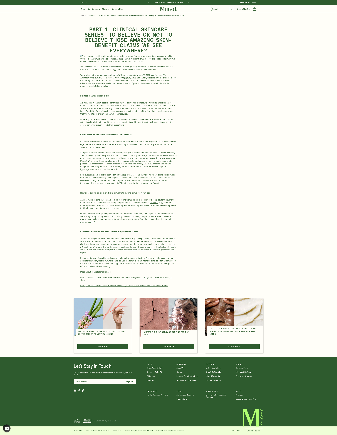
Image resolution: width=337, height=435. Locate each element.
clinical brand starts (164, 119)
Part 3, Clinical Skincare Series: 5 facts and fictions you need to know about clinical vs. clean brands (124, 285)
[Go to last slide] (149, 2)
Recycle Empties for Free (187, 376)
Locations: (236, 431)
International (182, 399)
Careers (180, 372)
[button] (254, 9)
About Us (181, 368)
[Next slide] (188, 2)
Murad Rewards (213, 376)
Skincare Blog (117, 9)
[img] (168, 9)
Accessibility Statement (187, 380)
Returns (150, 380)
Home (83, 16)
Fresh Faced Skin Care (90, 111)
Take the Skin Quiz (243, 372)
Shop (83, 9)
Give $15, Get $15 (213, 372)
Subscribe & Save (213, 368)
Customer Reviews (244, 376)
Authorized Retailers (185, 395)
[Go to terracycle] (87, 421)
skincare (92, 16)
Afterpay (239, 395)
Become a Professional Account (216, 396)
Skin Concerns (94, 9)
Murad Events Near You (246, 399)
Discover (105, 9)
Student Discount (213, 380)
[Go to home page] (253, 418)
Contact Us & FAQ (154, 372)
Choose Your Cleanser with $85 (168, 2)
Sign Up (129, 382)
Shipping (151, 376)
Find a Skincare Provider (157, 395)
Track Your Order (154, 368)
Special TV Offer (248, 2)
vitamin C (154, 202)
